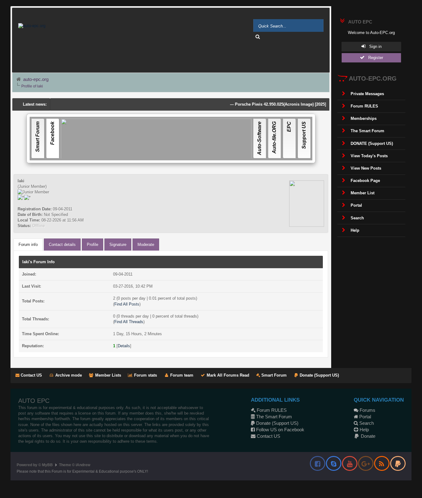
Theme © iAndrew (74, 465)
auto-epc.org (36, 79)
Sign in (373, 46)
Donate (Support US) (318, 375)
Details (124, 346)
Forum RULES (271, 410)
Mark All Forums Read (227, 375)
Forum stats (145, 375)
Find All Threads (128, 321)
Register (374, 57)
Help (363, 429)
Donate (367, 436)
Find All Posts (126, 304)
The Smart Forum (273, 416)
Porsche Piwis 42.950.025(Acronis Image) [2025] (273, 104)
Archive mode (68, 375)
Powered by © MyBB (35, 465)
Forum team (181, 375)
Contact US (30, 375)
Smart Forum (273, 375)
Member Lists (107, 375)
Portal (364, 416)
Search (366, 423)
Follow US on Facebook (279, 429)
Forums (366, 410)
